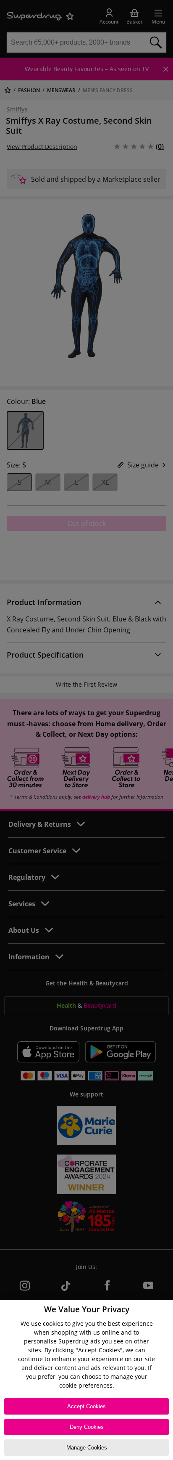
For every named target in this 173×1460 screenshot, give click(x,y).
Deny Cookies (87, 1427)
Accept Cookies (86, 1406)
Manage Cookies (86, 1447)
